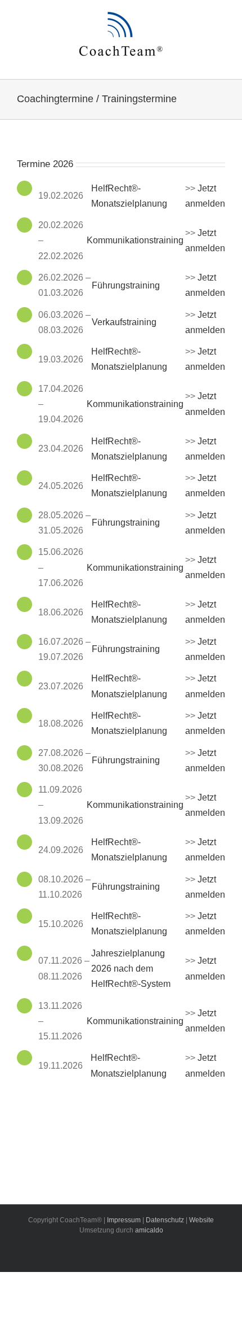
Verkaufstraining (124, 322)
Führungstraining (126, 285)
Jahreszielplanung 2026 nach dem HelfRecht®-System (131, 968)
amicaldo (149, 1230)
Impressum (124, 1220)
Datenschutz (165, 1220)
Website (201, 1220)
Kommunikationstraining (135, 240)
